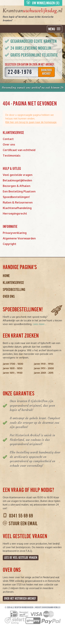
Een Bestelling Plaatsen (19, 191)
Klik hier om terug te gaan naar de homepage (31, 122)
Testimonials (11, 155)
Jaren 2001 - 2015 (43, 372)
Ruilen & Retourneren (18, 202)
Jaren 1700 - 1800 (13, 363)
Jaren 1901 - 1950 (43, 363)
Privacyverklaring (15, 233)
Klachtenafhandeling (17, 208)
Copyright (9, 244)
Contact (8, 139)
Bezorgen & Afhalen (16, 186)
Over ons (9, 144)
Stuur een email (23, 524)
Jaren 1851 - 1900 (12, 372)
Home (6, 275)
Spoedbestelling (14, 289)
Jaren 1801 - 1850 (12, 368)
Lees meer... (39, 324)
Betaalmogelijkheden (17, 180)
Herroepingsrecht (15, 213)
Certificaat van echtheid (19, 150)
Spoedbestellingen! (16, 197)
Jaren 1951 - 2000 (44, 368)
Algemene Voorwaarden (19, 238)
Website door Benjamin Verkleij (47, 607)
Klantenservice (13, 282)
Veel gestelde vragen (17, 175)
